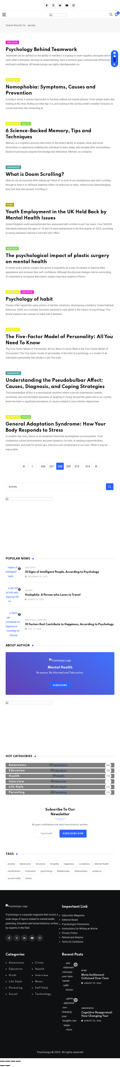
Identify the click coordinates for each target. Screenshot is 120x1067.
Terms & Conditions (72, 941)
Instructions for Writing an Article (80, 928)
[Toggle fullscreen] (7, 1061)
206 (43, 466)
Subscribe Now (73, 833)
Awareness (87, 1008)
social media (14, 878)
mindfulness (14, 871)
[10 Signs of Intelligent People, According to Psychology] (13, 571)
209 (68, 466)
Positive (42, 620)
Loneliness (84, 863)
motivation (30, 871)
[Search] (111, 14)
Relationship (63, 871)
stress (28, 878)
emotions (40, 863)
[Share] (13, 1061)
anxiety (11, 863)
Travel (29, 590)
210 (77, 466)
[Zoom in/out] (2, 1061)
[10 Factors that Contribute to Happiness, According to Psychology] (13, 624)
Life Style (30, 568)
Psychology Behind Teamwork (41, 49)
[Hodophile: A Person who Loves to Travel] (13, 595)
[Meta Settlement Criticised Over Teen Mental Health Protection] (70, 976)
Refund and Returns (72, 937)
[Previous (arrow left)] (2, 1065)
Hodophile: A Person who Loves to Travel (52, 594)
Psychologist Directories (75, 924)
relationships (80, 871)
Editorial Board (70, 919)
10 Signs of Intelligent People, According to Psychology (62, 572)
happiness (69, 863)
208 (60, 466)
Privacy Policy (70, 932)
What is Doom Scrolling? (35, 174)
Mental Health (102, 863)
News (84, 970)
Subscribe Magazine (73, 915)
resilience (97, 871)
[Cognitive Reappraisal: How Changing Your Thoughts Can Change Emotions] (70, 1014)
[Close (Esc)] (18, 1061)
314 (87, 466)
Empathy (54, 863)
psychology (46, 871)
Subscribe (60, 685)
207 (51, 466)
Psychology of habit (29, 299)
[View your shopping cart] (116, 14)
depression (25, 863)
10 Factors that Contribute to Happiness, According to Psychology (69, 624)
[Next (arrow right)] (7, 1065)
